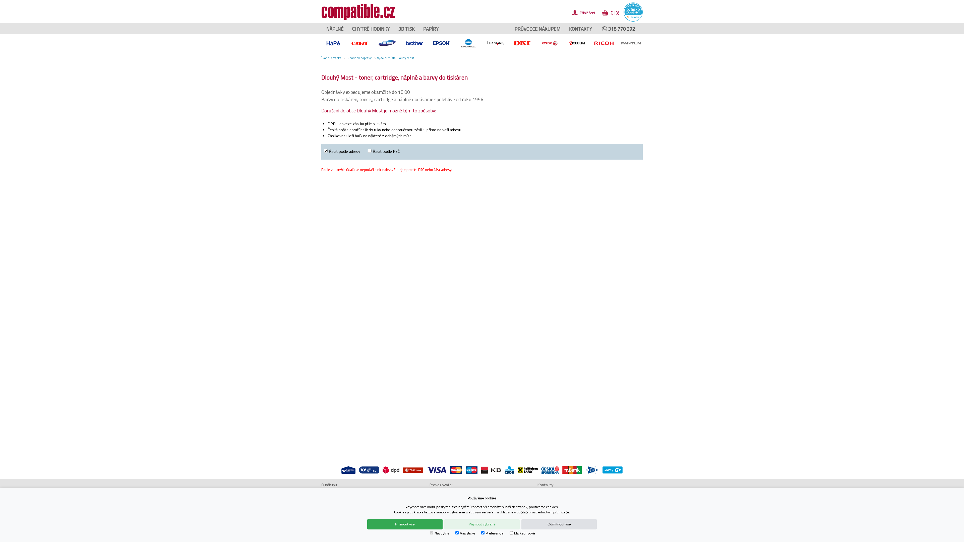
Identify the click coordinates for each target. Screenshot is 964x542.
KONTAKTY (580, 28)
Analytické (467, 533)
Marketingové (524, 533)
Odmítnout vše (559, 524)
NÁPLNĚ (335, 28)
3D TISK (406, 28)
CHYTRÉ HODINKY (371, 28)
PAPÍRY (431, 28)
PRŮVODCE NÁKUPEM (538, 28)
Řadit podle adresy (344, 151)
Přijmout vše (405, 524)
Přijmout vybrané (482, 524)
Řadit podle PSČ (386, 151)
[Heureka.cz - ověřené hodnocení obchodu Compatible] (633, 20)
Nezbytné (442, 533)
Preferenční (495, 533)
